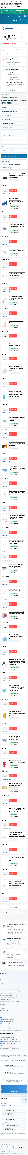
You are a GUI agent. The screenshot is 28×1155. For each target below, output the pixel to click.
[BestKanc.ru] (8, 28)
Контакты (2, 985)
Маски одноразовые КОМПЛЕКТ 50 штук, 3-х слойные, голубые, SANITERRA (17, 419)
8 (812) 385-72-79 (10, 35)
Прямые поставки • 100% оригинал (8, 995)
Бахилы (4, 107)
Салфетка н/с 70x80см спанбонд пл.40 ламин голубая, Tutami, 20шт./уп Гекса (17, 738)
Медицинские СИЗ (6, 131)
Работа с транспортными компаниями (9, 997)
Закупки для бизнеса (5, 999)
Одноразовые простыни (8, 135)
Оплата (1, 977)
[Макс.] (21, 36)
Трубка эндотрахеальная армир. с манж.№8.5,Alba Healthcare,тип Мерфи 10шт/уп (17, 834)
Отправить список (14, 1086)
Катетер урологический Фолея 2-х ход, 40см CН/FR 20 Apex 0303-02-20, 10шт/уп (17, 517)
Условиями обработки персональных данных (11, 989)
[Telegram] (19, 37)
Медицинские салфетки (7, 127)
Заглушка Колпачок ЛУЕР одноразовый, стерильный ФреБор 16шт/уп (16, 298)
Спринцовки (5, 142)
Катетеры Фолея (6, 119)
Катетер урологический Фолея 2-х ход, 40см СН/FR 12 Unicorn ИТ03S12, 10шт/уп (17, 810)
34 (17, 912)
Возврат (2, 983)
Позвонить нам (14, 1091)
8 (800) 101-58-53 (9, 37)
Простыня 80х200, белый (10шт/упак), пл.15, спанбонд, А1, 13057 (17, 368)
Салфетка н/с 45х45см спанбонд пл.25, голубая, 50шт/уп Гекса (17, 468)
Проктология (5, 139)
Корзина (2, 1008)
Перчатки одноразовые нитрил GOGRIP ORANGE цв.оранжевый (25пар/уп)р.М (17, 443)
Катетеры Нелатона (6, 115)
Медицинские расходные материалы (9, 96)
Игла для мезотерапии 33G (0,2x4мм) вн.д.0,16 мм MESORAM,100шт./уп (15, 785)
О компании (3, 987)
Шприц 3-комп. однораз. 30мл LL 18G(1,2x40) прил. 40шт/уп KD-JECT (17, 492)
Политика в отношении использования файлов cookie (13, 991)
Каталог (8, 94)
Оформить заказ (4, 1012)
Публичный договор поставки (7, 993)
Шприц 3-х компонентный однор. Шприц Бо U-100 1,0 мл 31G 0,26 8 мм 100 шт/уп (16, 883)
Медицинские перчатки (7, 123)
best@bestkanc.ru (10, 39)
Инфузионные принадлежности (9, 111)
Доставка (2, 979)
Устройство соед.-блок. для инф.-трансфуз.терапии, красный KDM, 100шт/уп (16, 566)
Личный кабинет (4, 1010)
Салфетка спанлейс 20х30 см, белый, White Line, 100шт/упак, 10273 (17, 226)
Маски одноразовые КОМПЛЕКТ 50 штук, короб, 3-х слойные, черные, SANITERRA (17, 175)
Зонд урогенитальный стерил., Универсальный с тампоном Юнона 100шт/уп (16, 541)
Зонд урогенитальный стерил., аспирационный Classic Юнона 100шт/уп (17, 859)
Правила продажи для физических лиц (9, 1001)
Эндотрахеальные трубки (8, 150)
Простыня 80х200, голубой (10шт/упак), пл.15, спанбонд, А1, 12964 (17, 636)
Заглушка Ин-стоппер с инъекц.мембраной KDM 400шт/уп (17, 713)
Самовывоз (2, 981)
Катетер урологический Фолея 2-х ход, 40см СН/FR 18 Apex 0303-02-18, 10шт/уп (17, 273)
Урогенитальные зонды (7, 146)
